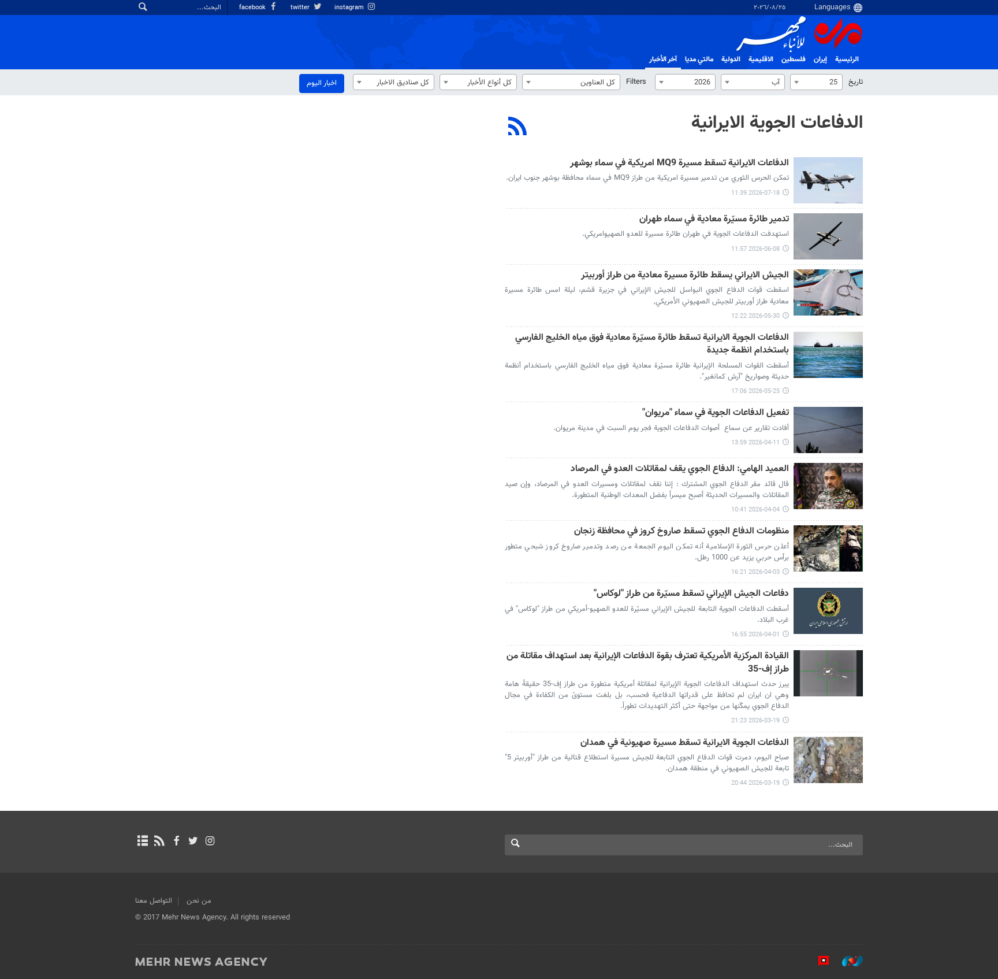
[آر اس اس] (159, 842)
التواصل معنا (153, 901)
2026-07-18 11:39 (755, 193)
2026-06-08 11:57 (755, 249)
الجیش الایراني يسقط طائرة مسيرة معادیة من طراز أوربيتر (685, 276)
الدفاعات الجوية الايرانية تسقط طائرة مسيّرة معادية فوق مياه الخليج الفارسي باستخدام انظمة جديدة (652, 345)
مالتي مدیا (699, 59)
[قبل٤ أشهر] (828, 430)
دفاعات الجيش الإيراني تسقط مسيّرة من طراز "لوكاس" (691, 594)
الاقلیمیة (760, 59)
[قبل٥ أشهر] (828, 673)
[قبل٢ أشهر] (828, 236)
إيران (820, 59)
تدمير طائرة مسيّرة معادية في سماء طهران (714, 220)
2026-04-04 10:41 (755, 510)
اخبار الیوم (322, 83)
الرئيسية (847, 59)
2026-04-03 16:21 (755, 572)
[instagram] (210, 842)
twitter (301, 8)
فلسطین (793, 59)
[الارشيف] (142, 842)
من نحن (199, 901)
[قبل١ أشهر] (828, 180)
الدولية (730, 59)
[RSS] (518, 127)
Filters (636, 82)
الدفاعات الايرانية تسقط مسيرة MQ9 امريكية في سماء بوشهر (679, 163)
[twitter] (193, 842)
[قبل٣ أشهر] (828, 355)
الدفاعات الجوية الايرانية (777, 123)
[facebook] (176, 842)
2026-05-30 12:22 (755, 316)
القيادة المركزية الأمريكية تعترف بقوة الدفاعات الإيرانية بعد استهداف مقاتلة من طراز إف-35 (648, 663)
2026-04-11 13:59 (755, 443)
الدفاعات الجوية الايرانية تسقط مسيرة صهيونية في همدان (684, 743)
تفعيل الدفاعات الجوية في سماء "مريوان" (715, 413)
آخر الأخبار (663, 59)
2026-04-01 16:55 (755, 635)
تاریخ (855, 82)
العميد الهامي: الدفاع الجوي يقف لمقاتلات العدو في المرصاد (680, 469)
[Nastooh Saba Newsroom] (847, 961)
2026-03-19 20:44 (755, 783)
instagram (350, 8)
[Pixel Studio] (818, 961)
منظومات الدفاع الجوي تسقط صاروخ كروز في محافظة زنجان (681, 532)
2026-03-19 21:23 (755, 721)
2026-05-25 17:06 (755, 391)
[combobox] (816, 82)
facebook (253, 8)
